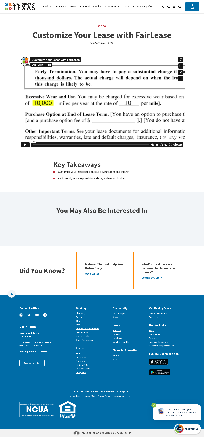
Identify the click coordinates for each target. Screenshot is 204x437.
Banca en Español (143, 6)
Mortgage (80, 361)
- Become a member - (32, 363)
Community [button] (112, 6)
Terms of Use (89, 396)
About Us (117, 330)
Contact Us (25, 336)
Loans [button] (73, 6)
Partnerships (119, 313)
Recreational (82, 357)
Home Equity (82, 364)
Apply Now (81, 372)
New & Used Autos (158, 313)
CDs (78, 320)
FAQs (151, 330)
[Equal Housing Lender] (68, 409)
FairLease (165, 317)
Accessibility (75, 396)
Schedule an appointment (167, 345)
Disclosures (154, 338)
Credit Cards (82, 332)
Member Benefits (121, 341)
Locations (117, 338)
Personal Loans (83, 368)
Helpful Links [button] (157, 325)
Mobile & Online (83, 336)
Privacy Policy (104, 396)
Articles (116, 359)
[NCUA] (37, 409)
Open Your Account (93, 340)
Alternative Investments (87, 328)
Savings (80, 317)
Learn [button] (126, 6)
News (115, 317)
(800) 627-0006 (43, 342)
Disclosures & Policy (122, 396)
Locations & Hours (29, 333)
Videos (116, 355)
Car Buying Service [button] (91, 6)
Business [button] (61, 6)
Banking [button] (47, 6)
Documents (154, 334)
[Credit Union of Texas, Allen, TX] (20, 6)
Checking (80, 313)
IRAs (78, 324)
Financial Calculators (158, 341)
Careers (116, 334)
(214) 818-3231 (26, 342)
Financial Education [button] (125, 350)
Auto (78, 353)
